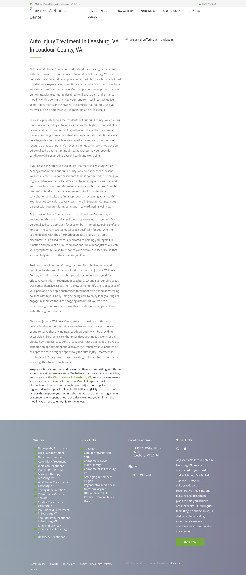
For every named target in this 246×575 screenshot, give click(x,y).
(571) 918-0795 (209, 4)
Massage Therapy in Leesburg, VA (50, 476)
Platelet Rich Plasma (50, 470)
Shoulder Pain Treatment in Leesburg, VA (54, 519)
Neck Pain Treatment (51, 457)
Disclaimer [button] (69, 563)
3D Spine (89, 449)
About (104, 10)
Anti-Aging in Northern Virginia (98, 479)
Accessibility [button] (38, 563)
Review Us (190, 541)
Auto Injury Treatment (52, 461)
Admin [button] (34, 569)
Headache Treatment (51, 537)
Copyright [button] (54, 563)
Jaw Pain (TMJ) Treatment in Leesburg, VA (53, 511)
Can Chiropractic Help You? (98, 455)
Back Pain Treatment (51, 453)
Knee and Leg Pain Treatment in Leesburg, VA (52, 529)
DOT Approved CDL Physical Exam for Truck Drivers (99, 497)
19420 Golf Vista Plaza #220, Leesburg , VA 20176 (56, 4)
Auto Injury (148, 10)
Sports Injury (171, 10)
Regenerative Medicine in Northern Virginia (100, 487)
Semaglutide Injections (52, 490)
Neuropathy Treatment (52, 448)
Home (91, 10)
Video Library (92, 465)
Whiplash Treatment (51, 466)
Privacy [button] (83, 563)
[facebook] (185, 449)
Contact (93, 16)
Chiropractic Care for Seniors (51, 496)
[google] (177, 449)
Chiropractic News (95, 461)
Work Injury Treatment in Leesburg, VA (54, 484)
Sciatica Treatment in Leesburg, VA (51, 504)
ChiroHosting (175, 563)
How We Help (124, 10)
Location (194, 10)
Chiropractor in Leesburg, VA (72, 377)
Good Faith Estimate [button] (101, 563)
